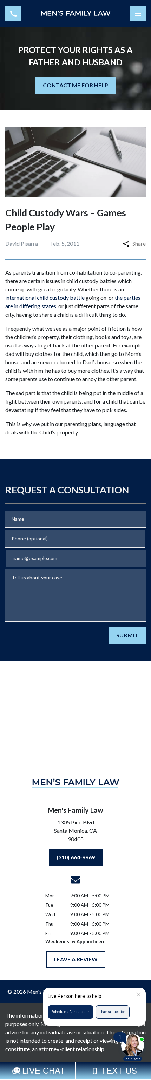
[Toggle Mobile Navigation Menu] (138, 13)
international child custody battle (45, 297)
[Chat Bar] (75, 1071)
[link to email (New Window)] (75, 879)
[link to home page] (75, 13)
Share (139, 243)
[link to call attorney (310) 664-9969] (13, 13)
